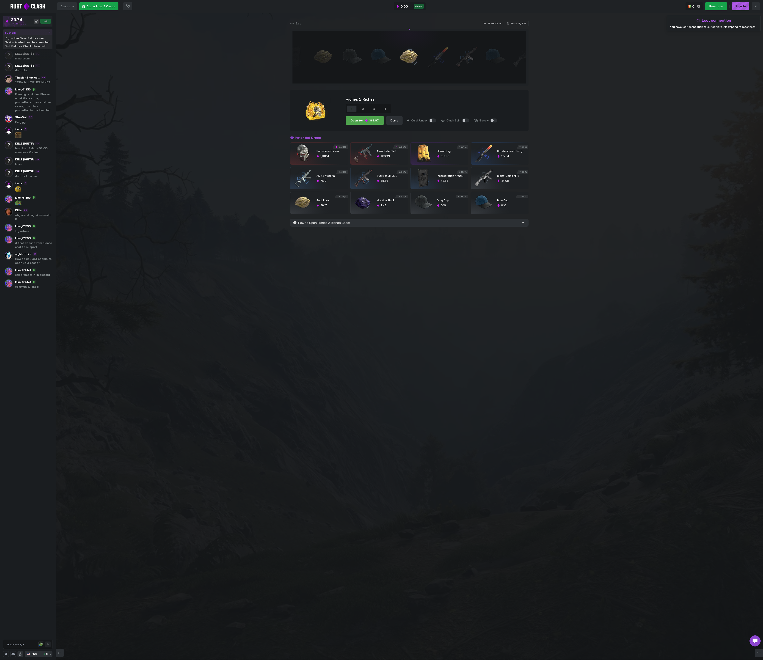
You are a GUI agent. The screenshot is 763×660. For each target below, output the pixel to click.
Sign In (740, 6)
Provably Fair (519, 23)
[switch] (432, 120)
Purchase (716, 6)
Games (65, 6)
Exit (298, 23)
